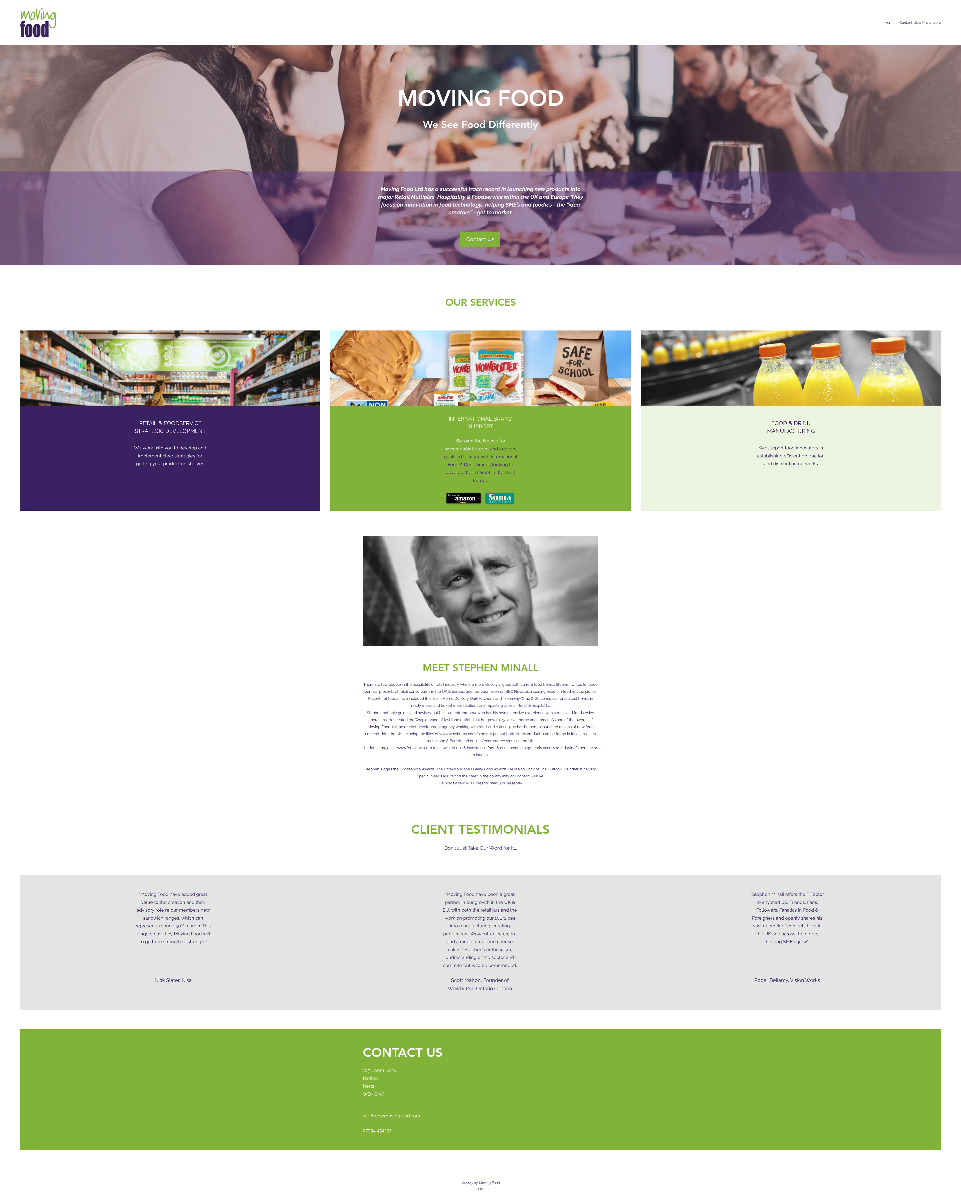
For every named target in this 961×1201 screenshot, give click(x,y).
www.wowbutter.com (466, 448)
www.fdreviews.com (414, 748)
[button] (480, 239)
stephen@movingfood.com (391, 1115)
